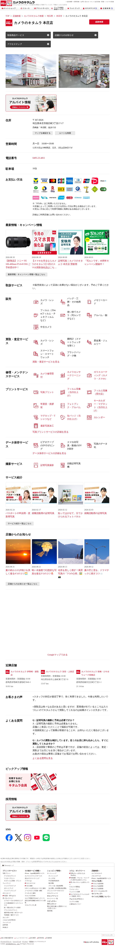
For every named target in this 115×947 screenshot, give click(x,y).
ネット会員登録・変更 (97, 1)
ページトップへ (108, 935)
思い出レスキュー (8, 898)
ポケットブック (8, 888)
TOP (7, 16)
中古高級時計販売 (54, 880)
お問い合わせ (85, 1)
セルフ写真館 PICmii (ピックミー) (34, 898)
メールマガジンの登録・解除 (33, 890)
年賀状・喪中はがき (10, 895)
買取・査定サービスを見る (46, 362)
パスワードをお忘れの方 (100, 891)
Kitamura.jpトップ (9, 865)
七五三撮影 (29, 886)
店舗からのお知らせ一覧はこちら (22, 584)
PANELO (5, 927)
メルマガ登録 (110, 1)
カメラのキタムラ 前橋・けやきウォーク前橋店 (95, 673)
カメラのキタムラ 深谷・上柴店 (60, 672)
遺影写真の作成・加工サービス (13, 912)
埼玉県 (50, 16)
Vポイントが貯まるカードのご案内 (35, 888)
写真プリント (7, 873)
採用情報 (76, 1)
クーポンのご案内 (30, 893)
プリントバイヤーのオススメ (55, 890)
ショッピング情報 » (54, 871)
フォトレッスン (74, 889)
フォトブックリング (10, 890)
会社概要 (69, 1)
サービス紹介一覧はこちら (19, 523)
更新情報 (49, 911)
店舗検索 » (95, 871)
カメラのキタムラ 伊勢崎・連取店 (25, 673)
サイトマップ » (97, 894)
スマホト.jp (28, 880)
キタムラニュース (52, 893)
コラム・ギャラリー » (77, 871)
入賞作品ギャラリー (75, 904)
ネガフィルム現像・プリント (12, 880)
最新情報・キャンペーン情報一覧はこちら (26, 274)
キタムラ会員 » (97, 881)
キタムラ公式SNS (30, 895)
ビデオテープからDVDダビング (13, 900)
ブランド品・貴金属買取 (56, 886)
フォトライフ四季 (74, 892)
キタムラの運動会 (74, 886)
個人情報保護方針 (7, 938)
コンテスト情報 (74, 901)
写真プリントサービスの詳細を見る (50, 432)
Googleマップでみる (58, 654)
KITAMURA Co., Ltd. (13, 944)
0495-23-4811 (39, 158)
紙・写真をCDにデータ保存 (12, 907)
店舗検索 (17, 16)
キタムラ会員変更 (98, 886)
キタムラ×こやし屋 (30, 905)
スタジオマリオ (30, 883)
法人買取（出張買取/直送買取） (58, 888)
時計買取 (51, 883)
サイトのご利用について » (101, 897)
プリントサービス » (10, 871)
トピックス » (51, 901)
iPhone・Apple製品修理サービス (34, 873)
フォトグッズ (7, 922)
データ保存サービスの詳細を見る (49, 453)
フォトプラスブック (10, 886)
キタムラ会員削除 (98, 888)
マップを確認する (42, 133)
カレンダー (6, 917)
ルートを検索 (65, 133)
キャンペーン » (52, 896)
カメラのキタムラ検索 (34, 16)
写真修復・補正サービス (11, 915)
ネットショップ (51, 873)
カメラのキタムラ (97, 873)
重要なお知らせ (51, 904)
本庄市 (59, 16)
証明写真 (5, 925)
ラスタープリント (9, 878)
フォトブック (7, 883)
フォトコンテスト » (76, 899)
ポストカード (7, 893)
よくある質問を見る (43, 758)
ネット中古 (52, 878)
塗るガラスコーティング (32, 878)
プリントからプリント (10, 910)
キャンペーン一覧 (52, 898)
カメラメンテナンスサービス (33, 876)
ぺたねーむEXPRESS (9, 920)
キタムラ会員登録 (98, 883)
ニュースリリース (21, 938)
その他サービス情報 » (32, 871)
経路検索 (99, 22)
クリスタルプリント (10, 876)
